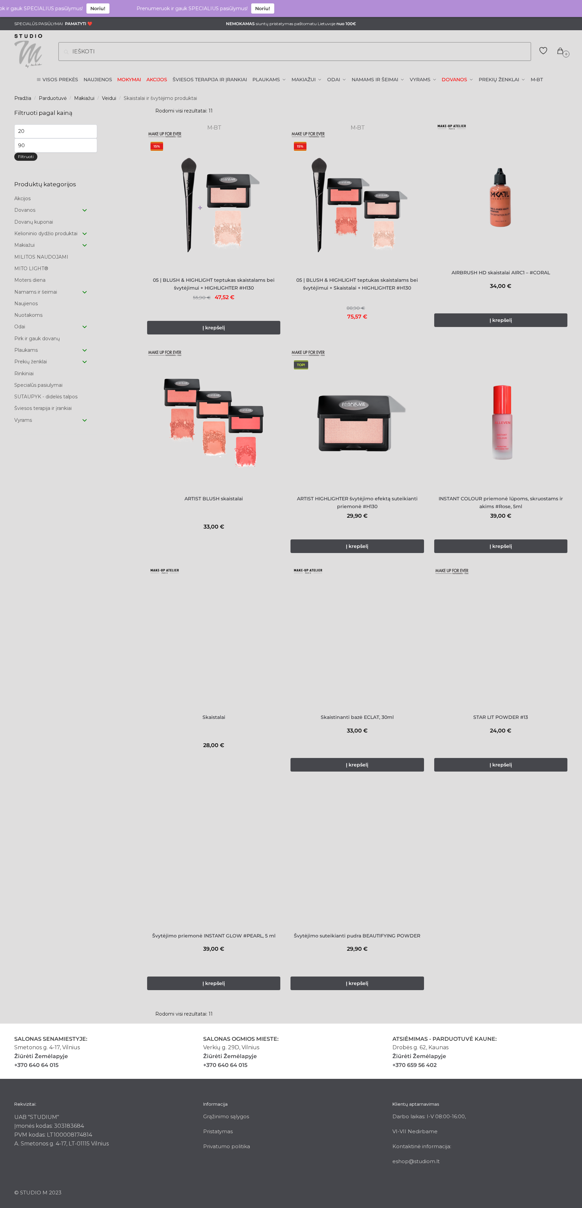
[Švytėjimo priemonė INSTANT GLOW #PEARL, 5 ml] (213, 860)
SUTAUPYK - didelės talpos (45, 397)
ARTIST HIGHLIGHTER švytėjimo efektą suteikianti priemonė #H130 (357, 503)
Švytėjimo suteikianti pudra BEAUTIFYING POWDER (357, 936)
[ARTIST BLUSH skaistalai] (213, 423)
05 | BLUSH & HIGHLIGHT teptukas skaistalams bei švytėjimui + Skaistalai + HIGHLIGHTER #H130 (357, 284)
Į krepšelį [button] (213, 328)
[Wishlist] (270, 148)
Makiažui (84, 98)
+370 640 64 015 (36, 1065)
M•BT (214, 127)
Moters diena (30, 280)
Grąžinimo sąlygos (226, 1116)
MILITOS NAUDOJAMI (41, 257)
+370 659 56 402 (414, 1065)
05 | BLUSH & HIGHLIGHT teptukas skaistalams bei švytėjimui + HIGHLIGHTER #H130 (214, 284)
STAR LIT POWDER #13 (500, 717)
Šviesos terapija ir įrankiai (43, 408)
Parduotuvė (53, 98)
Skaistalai (213, 717)
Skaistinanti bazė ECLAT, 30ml (357, 717)
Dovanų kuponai (33, 222)
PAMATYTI (75, 23)
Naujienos (26, 303)
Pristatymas (218, 1131)
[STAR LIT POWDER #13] (500, 641)
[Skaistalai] (213, 641)
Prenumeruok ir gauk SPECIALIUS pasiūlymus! (170, 8)
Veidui (109, 98)
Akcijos (22, 198)
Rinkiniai (24, 373)
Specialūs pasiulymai (38, 385)
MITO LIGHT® (31, 268)
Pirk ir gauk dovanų (37, 338)
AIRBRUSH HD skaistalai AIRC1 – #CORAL (501, 273)
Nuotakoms (28, 315)
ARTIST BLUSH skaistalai (213, 499)
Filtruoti (26, 156)
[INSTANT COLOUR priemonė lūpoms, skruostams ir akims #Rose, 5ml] (500, 423)
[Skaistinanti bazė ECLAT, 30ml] (357, 641)
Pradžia (22, 98)
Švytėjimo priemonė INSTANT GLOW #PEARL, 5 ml (214, 936)
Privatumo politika (226, 1146)
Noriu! (75, 8)
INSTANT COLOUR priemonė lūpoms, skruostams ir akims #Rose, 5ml (501, 503)
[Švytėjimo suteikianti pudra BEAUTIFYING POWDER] (357, 860)
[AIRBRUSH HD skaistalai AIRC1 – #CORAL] (500, 197)
